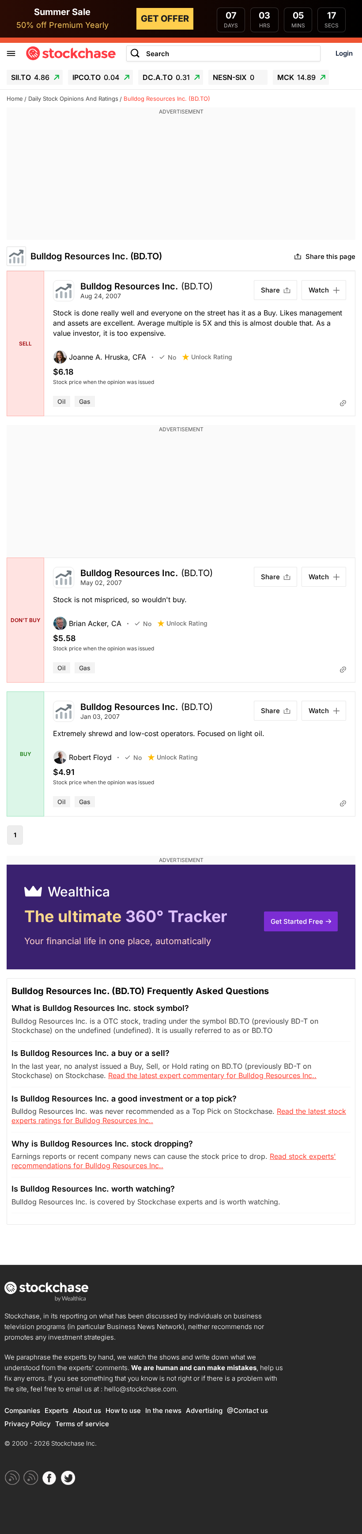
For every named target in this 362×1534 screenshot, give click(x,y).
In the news (163, 1410)
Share (270, 290)
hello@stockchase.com (140, 1389)
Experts (56, 1410)
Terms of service (82, 1424)
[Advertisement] (181, 178)
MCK (296, 77)
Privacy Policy (27, 1424)
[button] (106, 357)
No (172, 357)
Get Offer (165, 18)
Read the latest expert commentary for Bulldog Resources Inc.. (212, 1075)
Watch (319, 290)
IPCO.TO (96, 77)
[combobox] (223, 54)
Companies (22, 1410)
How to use (123, 1410)
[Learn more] (343, 402)
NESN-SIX (233, 77)
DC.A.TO (166, 77)
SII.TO (30, 77)
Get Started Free (297, 921)
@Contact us (247, 1410)
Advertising (204, 1410)
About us (87, 1410)
